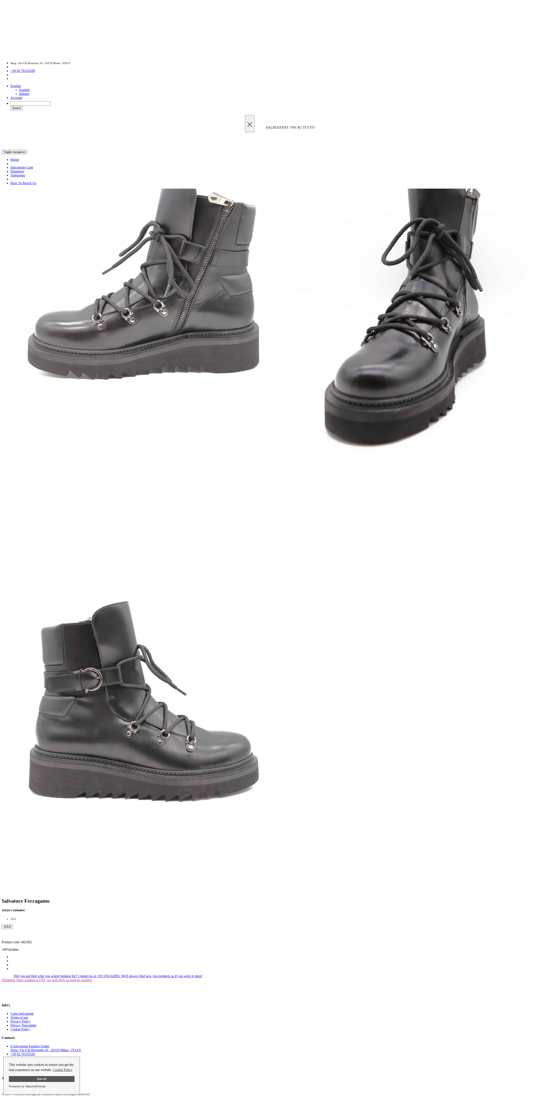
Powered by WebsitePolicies (27, 1086)
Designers (17, 171)
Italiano (24, 94)
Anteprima (17, 175)
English (15, 86)
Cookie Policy (62, 1070)
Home (14, 159)
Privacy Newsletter (23, 1025)
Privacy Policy (20, 1021)
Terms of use (19, 1017)
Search (16, 108)
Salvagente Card (21, 167)
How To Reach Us (23, 183)
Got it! (41, 1079)
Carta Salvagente (22, 1013)
